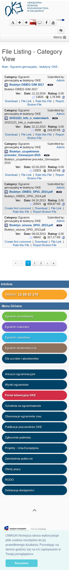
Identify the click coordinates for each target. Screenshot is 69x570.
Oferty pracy (13, 469)
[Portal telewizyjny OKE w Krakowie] (39, 21)
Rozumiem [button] (21, 563)
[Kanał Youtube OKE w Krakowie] (53, 21)
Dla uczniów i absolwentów (22, 358)
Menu (58, 37)
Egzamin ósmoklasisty (19, 316)
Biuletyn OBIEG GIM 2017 (26, 84)
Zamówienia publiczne (19, 458)
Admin (61, 80)
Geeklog (42, 529)
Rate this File (43, 101)
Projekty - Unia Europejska (22, 448)
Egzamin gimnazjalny (23, 66)
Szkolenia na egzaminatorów (23, 405)
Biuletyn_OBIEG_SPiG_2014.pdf (31, 191)
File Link (26, 101)
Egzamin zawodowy (17, 337)
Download (11, 101)
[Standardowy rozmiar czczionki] (13, 22)
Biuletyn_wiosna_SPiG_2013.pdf (31, 225)
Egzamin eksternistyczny (21, 348)
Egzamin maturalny (17, 326)
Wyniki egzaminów (17, 384)
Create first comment (18, 208)
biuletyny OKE (48, 66)
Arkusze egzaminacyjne (20, 374)
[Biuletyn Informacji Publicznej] (33, 23)
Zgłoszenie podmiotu (18, 437)
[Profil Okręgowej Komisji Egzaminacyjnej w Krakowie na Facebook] (46, 21)
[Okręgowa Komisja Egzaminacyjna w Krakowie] (27, 8)
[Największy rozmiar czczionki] (26, 22)
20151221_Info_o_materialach (29, 118)
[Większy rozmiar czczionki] (19, 22)
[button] (35, 554)
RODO (9, 479)
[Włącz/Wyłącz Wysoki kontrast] (61, 30)
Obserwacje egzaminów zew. (23, 416)
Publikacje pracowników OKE (23, 427)
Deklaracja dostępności (19, 490)
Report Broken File (44, 211)
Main (5, 66)
